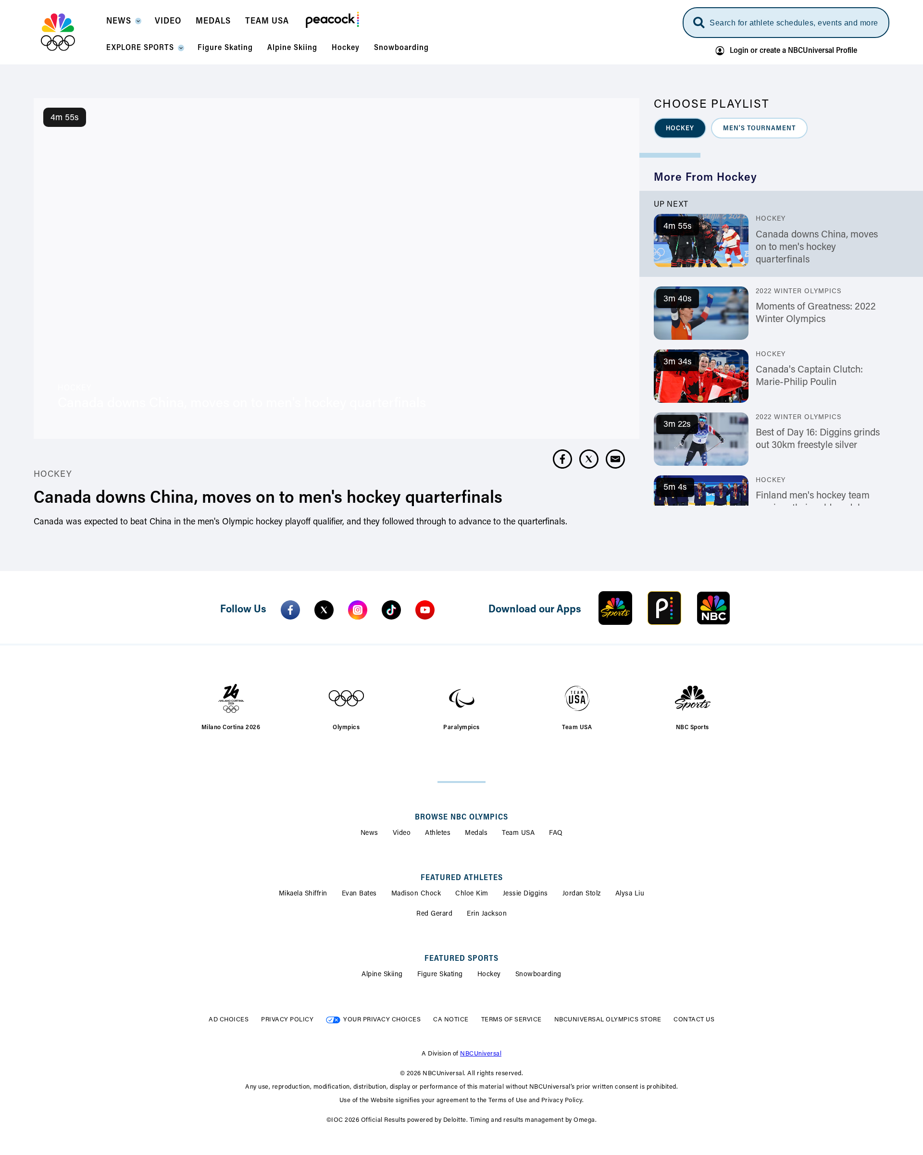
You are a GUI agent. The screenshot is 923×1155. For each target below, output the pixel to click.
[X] (324, 610)
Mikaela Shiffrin (303, 894)
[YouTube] (425, 610)
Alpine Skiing (382, 974)
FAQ (556, 833)
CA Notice (451, 1020)
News (369, 833)
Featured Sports (461, 959)
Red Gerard (434, 914)
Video (402, 833)
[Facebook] (290, 610)
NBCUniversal (480, 1054)
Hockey (489, 974)
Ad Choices (229, 1020)
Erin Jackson (487, 914)
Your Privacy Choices (382, 1020)
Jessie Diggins (525, 894)
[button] (123, 24)
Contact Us (694, 1020)
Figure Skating (440, 974)
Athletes (437, 833)
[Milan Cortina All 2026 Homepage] (70, 32)
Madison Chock (416, 894)
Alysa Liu (630, 894)
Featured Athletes (462, 878)
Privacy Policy (287, 1020)
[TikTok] (391, 610)
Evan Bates (359, 894)
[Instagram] (357, 610)
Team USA (518, 833)
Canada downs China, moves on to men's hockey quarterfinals (817, 247)
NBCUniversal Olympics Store (607, 1020)
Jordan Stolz (581, 894)
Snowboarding (538, 974)
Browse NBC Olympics (461, 817)
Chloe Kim (471, 894)
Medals (476, 833)
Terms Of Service (511, 1020)
